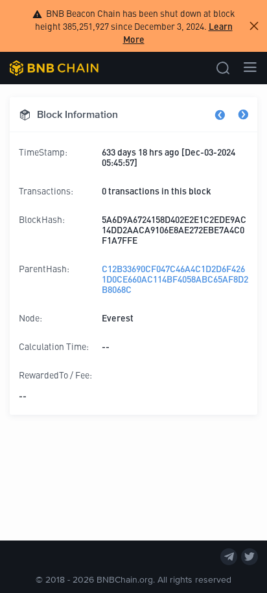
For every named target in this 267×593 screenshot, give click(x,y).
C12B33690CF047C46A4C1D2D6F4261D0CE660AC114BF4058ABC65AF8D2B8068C (175, 278)
